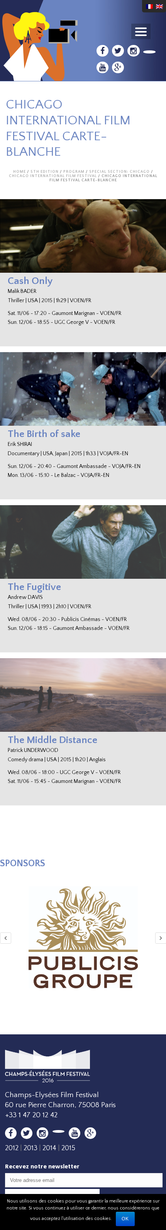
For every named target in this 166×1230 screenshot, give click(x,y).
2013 (30, 1148)
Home (19, 172)
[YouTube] (102, 67)
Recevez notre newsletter (42, 1166)
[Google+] (118, 67)
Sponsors (22, 863)
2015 (68, 1148)
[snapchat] (149, 51)
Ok (125, 1218)
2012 (12, 1148)
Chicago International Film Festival (53, 176)
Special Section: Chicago (119, 172)
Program (74, 172)
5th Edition (44, 172)
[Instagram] (133, 51)
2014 (49, 1148)
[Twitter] (118, 51)
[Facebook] (102, 51)
